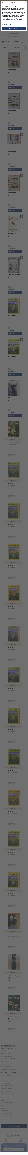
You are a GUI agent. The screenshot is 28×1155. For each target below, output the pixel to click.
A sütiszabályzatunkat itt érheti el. (12, 18)
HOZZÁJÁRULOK (14, 28)
